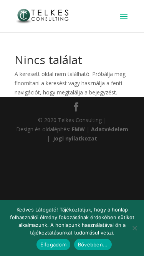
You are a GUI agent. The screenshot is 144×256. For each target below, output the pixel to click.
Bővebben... (93, 244)
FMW (79, 129)
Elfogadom (53, 244)
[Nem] (134, 228)
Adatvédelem (109, 129)
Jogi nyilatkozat (74, 138)
